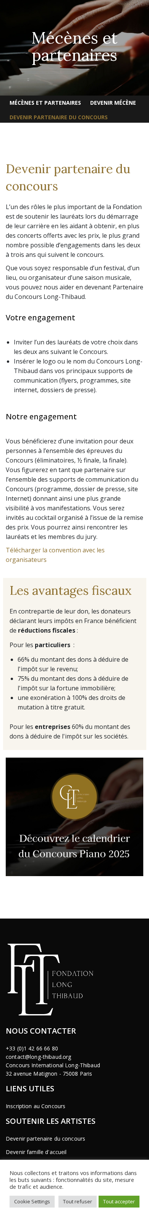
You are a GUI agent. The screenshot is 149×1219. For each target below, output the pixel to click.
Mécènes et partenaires (45, 102)
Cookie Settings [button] (32, 1201)
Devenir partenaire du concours (59, 117)
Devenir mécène (113, 102)
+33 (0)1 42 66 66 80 (32, 1048)
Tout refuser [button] (77, 1201)
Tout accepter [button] (119, 1201)
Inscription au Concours (35, 1106)
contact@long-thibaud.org (38, 1056)
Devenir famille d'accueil (36, 1152)
